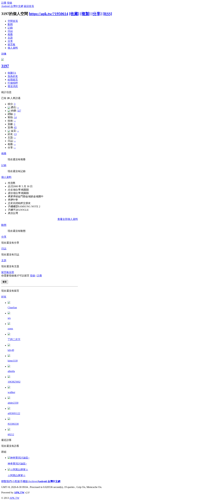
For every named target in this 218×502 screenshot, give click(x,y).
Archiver (32, 481)
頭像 (3, 53)
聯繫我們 (6, 481)
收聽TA (12, 73)
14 (15, 117)
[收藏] (74, 14)
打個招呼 (13, 83)
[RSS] (107, 14)
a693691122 (14, 413)
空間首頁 (13, 21)
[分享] (96, 14)
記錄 (10, 27)
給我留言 (13, 79)
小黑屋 (16, 481)
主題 (10, 37)
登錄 (9, 2)
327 (19, 110)
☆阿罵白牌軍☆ (17, 475)
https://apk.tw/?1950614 (48, 14)
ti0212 (11, 434)
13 (15, 134)
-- (18, 107)
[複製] (85, 14)
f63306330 (13, 424)
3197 (5, 66)
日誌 (10, 31)
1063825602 (14, 381)
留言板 (11, 44)
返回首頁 (29, 6)
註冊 (3, 2)
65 (15, 127)
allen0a (11, 371)
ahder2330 (13, 402)
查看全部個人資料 (67, 219)
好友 (3, 296)
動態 (10, 24)
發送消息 (13, 86)
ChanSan (12, 307)
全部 (11, 272)
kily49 (11, 350)
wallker (11, 392)
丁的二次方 (14, 339)
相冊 (10, 34)
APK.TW (19, 492)
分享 (10, 41)
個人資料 (13, 47)
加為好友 (13, 76)
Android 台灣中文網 (12, 6)
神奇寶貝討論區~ (17, 463)
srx (9, 318)
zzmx (10, 328)
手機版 (24, 481)
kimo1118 (13, 360)
